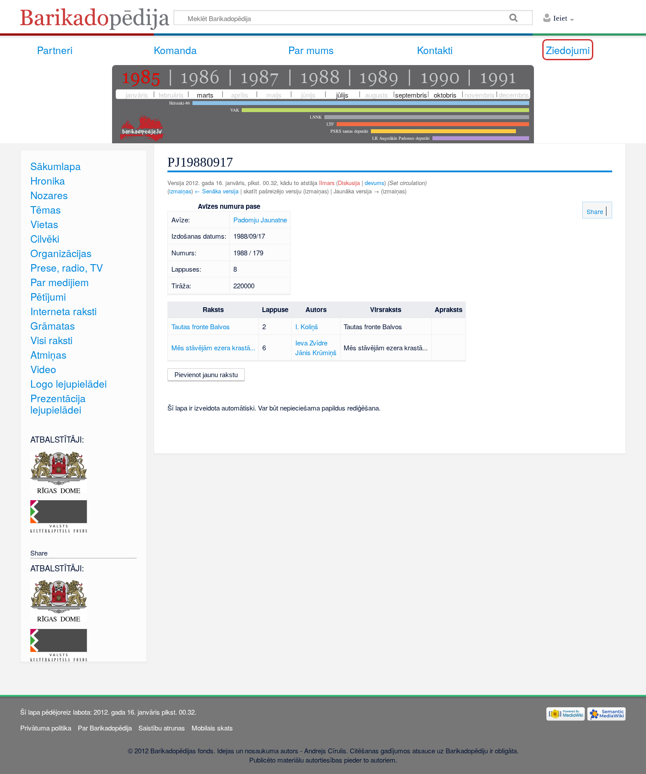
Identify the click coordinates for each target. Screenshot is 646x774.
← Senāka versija (217, 191)
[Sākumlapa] (97, 21)
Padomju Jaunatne (260, 219)
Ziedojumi (568, 50)
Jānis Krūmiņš (316, 352)
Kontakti (435, 50)
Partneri (55, 50)
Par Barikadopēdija (105, 727)
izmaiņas (180, 191)
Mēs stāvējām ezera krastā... (213, 347)
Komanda (175, 50)
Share (594, 211)
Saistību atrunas (161, 727)
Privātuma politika (45, 727)
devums (374, 182)
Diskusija (349, 182)
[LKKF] (58, 515)
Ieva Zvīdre (311, 342)
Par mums (311, 50)
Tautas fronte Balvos (200, 326)
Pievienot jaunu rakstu (206, 374)
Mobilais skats (212, 727)
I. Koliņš (306, 326)
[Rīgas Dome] (58, 471)
